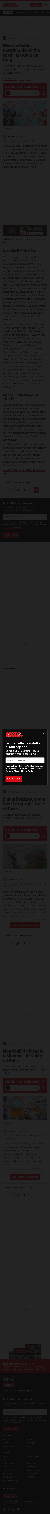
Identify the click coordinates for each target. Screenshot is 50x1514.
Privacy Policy (17, 768)
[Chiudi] (44, 733)
